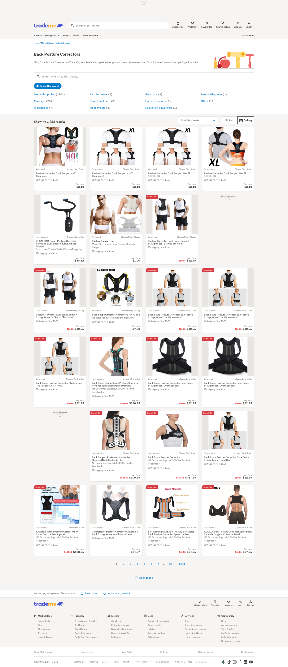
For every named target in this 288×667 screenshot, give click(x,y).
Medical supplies (44, 94)
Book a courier (90, 35)
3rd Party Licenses (230, 633)
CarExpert (165, 652)
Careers (106, 661)
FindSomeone (247, 652)
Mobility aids (98, 107)
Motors (115, 615)
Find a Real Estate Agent (86, 637)
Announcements (229, 625)
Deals (76, 35)
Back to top (146, 577)
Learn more (91, 593)
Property (79, 615)
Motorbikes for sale (120, 625)
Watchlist (215, 605)
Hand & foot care (100, 101)
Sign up (238, 26)
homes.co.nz (87, 652)
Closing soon (44, 629)
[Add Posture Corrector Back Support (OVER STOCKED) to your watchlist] (193, 131)
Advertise (127, 661)
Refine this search (49, 86)
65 (170, 563)
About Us (94, 661)
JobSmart (152, 629)
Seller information (229, 637)
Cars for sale (117, 621)
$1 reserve (43, 633)
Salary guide (154, 637)
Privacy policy (142, 661)
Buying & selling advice (122, 629)
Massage (40, 101)
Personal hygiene (211, 94)
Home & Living (45, 637)
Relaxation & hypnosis (158, 107)
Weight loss (41, 107)
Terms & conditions (161, 661)
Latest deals (44, 621)
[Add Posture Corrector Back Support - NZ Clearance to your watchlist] (81, 131)
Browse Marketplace (45, 35)
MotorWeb (127, 652)
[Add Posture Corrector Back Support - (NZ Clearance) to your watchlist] (137, 131)
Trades (188, 621)
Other (204, 101)
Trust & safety (228, 629)
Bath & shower (99, 94)
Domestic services (193, 625)
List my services (192, 637)
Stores (66, 35)
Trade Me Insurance (43, 652)
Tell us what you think (118, 593)
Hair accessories (155, 101)
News (116, 661)
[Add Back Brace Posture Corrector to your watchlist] (193, 415)
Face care (151, 94)
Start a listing (200, 605)
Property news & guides (86, 621)
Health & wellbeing (193, 633)
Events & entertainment (196, 629)
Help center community (232, 641)
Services (189, 615)
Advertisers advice (156, 633)
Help (223, 621)
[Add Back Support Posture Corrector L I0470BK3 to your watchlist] (137, 273)
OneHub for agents (83, 633)
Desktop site (80, 661)
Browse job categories (158, 621)
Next (182, 563)
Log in (249, 26)
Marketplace (45, 615)
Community (227, 615)
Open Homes (81, 629)
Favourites (229, 605)
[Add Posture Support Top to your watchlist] (137, 199)
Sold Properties (82, 625)
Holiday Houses (205, 652)
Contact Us (201, 661)
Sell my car (116, 637)
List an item (247, 35)
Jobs (150, 615)
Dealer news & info (120, 633)
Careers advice (155, 625)
